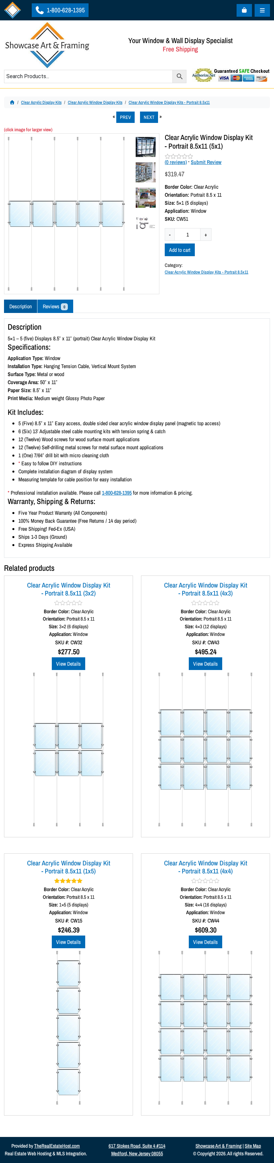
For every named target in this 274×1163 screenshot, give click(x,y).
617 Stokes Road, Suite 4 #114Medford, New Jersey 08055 (137, 1149)
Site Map (253, 1145)
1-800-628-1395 (65, 10)
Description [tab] (20, 306)
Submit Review (206, 162)
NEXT (149, 117)
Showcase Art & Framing (218, 1145)
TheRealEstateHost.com (57, 1145)
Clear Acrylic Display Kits (41, 102)
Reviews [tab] (54, 306)
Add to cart (179, 250)
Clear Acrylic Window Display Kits (95, 102)
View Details (68, 663)
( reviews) (176, 162)
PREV (125, 117)
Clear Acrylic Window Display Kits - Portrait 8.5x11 (169, 102)
